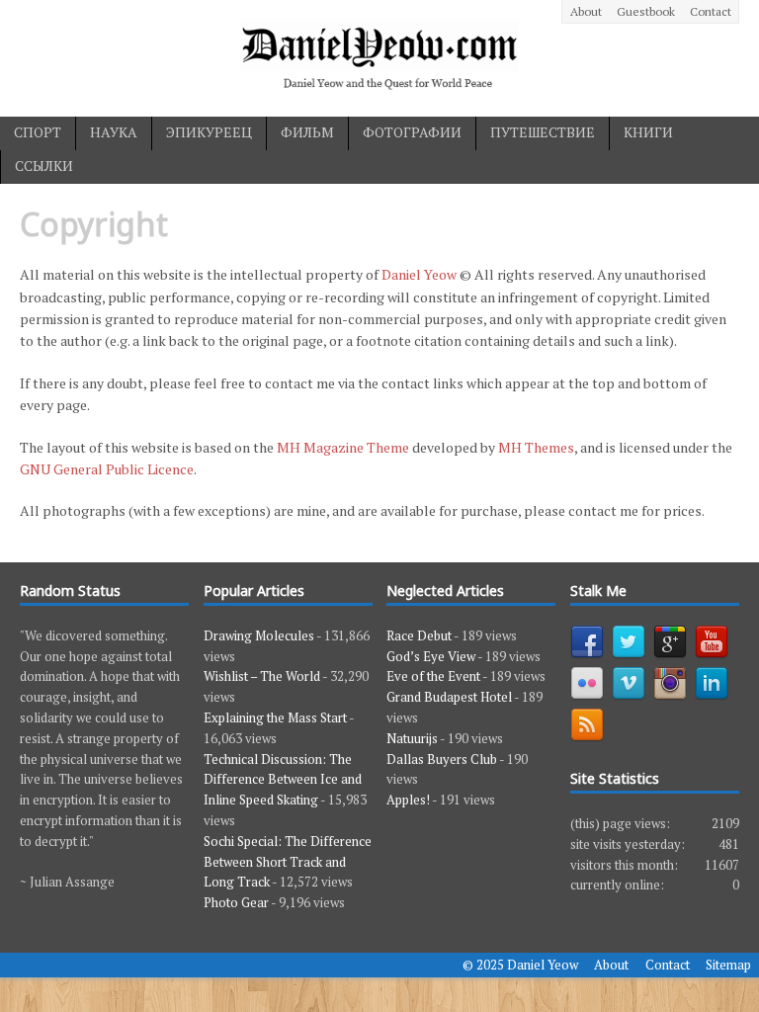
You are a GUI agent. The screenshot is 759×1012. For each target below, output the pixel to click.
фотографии (412, 132)
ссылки (44, 165)
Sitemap (728, 964)
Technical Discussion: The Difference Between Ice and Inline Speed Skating (283, 779)
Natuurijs (412, 738)
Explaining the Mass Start (275, 717)
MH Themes (536, 447)
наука (113, 132)
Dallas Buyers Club (441, 759)
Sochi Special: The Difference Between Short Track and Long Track (288, 861)
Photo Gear (236, 902)
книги (648, 132)
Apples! (408, 799)
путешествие (542, 132)
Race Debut (419, 635)
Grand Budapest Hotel (449, 697)
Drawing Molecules (259, 635)
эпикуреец (209, 132)
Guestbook (646, 11)
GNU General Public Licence (107, 469)
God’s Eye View (430, 656)
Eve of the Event (433, 676)
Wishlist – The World (262, 676)
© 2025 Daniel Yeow (520, 964)
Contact (710, 11)
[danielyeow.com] (379, 58)
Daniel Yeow (419, 274)
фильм (307, 132)
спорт (37, 132)
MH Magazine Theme (343, 447)
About (586, 11)
